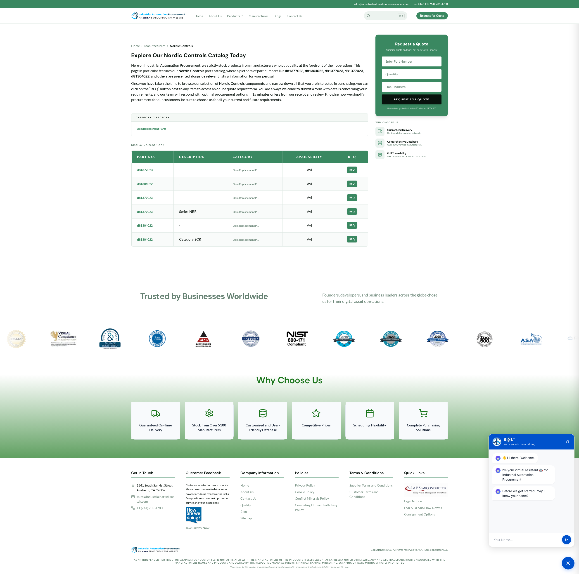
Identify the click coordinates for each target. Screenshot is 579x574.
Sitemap (246, 518)
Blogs (277, 16)
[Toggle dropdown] (241, 15)
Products (233, 16)
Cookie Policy (304, 492)
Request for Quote (432, 15)
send (567, 539)
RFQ (352, 169)
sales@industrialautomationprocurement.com (381, 4)
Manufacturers (154, 46)
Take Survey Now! (198, 528)
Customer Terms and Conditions (364, 494)
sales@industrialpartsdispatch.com (155, 499)
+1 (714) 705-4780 (150, 508)
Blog (243, 511)
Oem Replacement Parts (151, 128)
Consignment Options (419, 514)
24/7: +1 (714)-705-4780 (433, 4)
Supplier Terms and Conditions (371, 485)
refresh (567, 442)
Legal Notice (413, 501)
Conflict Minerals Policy (312, 498)
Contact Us (294, 16)
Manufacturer (258, 16)
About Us (215, 16)
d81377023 (145, 170)
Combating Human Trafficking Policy (316, 507)
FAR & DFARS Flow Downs (423, 508)
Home (199, 16)
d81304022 (145, 184)
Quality (245, 505)
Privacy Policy (305, 485)
